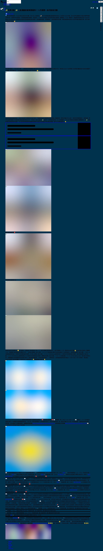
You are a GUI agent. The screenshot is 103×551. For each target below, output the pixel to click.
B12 (71, 490)
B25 (42, 474)
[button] (95, 2)
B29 (9, 476)
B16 (76, 490)
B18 (16, 518)
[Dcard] (4, 2)
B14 (14, 518)
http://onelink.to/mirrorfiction (40, 523)
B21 (75, 482)
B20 (89, 474)
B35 (11, 476)
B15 (74, 490)
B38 (64, 472)
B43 (13, 474)
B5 (11, 515)
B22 (6, 476)
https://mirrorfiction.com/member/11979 (76, 423)
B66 (58, 482)
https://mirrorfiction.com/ (12, 523)
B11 (63, 474)
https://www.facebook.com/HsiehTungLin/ (44, 423)
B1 (59, 474)
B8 (60, 474)
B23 (55, 490)
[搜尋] (8, 4)
